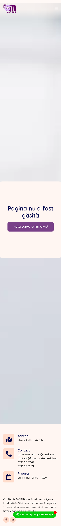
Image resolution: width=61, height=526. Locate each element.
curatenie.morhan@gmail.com (36, 454)
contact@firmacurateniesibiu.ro (38, 458)
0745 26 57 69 (26, 462)
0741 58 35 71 (26, 466)
